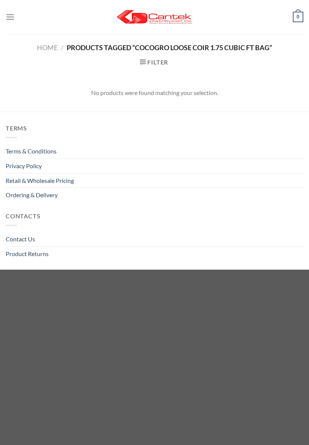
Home (47, 47)
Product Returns (27, 253)
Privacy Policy (24, 165)
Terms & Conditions (31, 151)
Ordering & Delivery (32, 194)
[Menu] (10, 17)
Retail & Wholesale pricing (40, 180)
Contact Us (20, 238)
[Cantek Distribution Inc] (154, 17)
